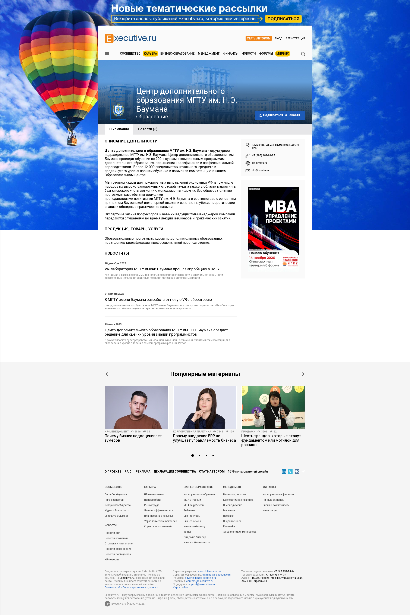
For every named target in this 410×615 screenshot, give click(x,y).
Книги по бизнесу (194, 526)
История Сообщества (118, 505)
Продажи (248, 431)
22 (275, 431)
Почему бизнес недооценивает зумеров (133, 438)
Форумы (266, 53)
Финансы (230, 53)
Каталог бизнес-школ (197, 542)
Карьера (150, 53)
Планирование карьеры (158, 515)
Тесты (187, 531)
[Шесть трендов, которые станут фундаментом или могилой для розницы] (273, 407)
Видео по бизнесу (195, 537)
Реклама (143, 471)
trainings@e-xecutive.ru (216, 574)
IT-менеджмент (232, 505)
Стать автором (259, 38)
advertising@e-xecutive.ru (200, 577)
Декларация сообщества (175, 471)
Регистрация (295, 38)
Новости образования (118, 548)
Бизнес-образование (177, 53)
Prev (107, 374)
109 (231, 431)
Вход (279, 38)
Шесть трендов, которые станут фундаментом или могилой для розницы (271, 440)
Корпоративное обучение (199, 494)
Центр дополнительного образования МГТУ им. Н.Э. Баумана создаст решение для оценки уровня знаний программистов (166, 332)
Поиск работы (152, 499)
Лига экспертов (114, 499)
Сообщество (130, 53)
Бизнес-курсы (192, 515)
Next (303, 374)
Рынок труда (151, 505)
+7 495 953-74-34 (284, 571)
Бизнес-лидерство (234, 494)
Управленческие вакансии (160, 521)
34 (148, 431)
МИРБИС (282, 53)
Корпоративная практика (192, 431)
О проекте (113, 471)
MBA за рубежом (194, 505)
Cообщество (114, 487)
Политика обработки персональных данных (131, 587)
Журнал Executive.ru (117, 510)
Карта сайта (180, 587)
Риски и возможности (276, 505)
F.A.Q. (128, 471)
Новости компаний (116, 538)
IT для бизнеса (232, 521)
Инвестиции (270, 510)
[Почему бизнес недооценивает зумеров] (137, 407)
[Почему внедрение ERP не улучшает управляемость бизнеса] (205, 407)
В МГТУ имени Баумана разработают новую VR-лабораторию (158, 299)
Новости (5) (147, 129)
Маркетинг (229, 510)
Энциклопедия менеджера (239, 531)
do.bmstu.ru (259, 162)
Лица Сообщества (116, 494)
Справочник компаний (158, 526)
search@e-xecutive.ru (211, 571)
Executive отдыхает (116, 515)
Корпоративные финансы (278, 494)
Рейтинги (189, 510)
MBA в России (192, 499)
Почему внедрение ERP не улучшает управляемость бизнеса (204, 438)
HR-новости (112, 559)
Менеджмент (209, 53)
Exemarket (229, 526)
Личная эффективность (158, 510)
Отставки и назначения (119, 543)
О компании (119, 129)
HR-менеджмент (117, 431)
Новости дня (112, 532)
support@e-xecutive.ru (201, 584)
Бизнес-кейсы (192, 521)
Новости (249, 53)
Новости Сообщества (118, 554)
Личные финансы (273, 499)
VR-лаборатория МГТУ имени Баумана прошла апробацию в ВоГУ (162, 269)
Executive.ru (127, 577)
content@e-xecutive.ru (199, 581)
